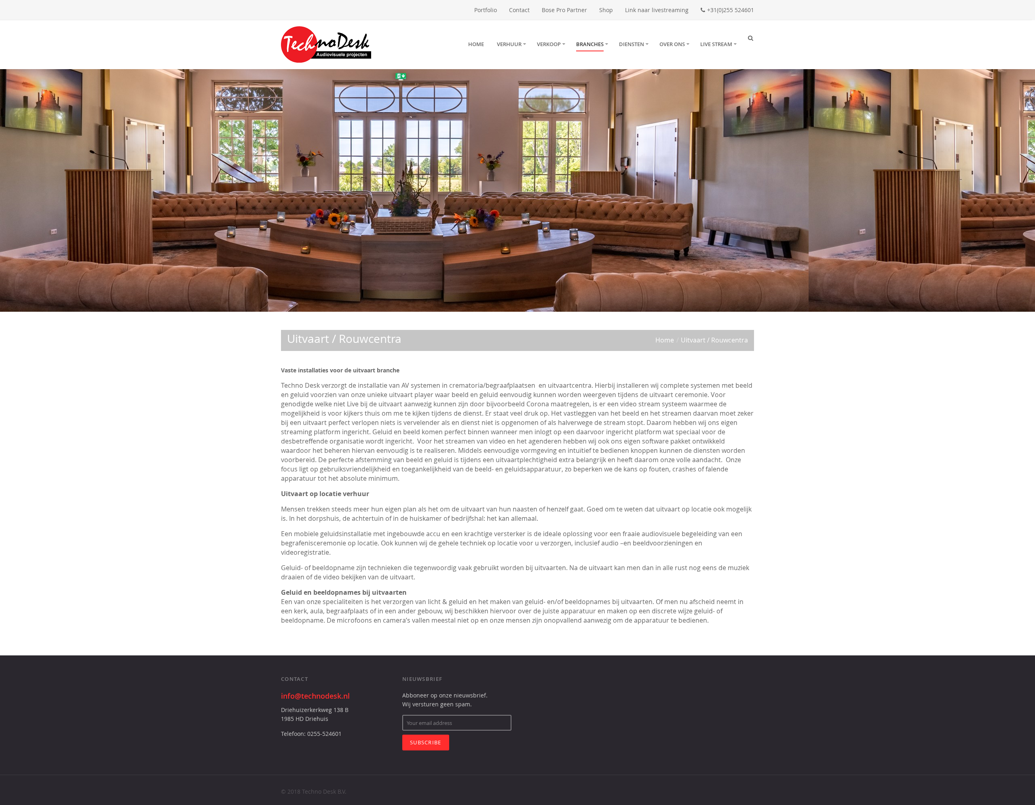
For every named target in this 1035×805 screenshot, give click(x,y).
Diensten (631, 44)
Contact (519, 10)
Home (476, 44)
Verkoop (549, 44)
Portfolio (485, 10)
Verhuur (509, 44)
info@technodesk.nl (315, 696)
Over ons (672, 44)
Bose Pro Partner (564, 10)
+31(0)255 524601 (730, 10)
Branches (590, 44)
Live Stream (716, 44)
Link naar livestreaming (657, 10)
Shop (606, 10)
